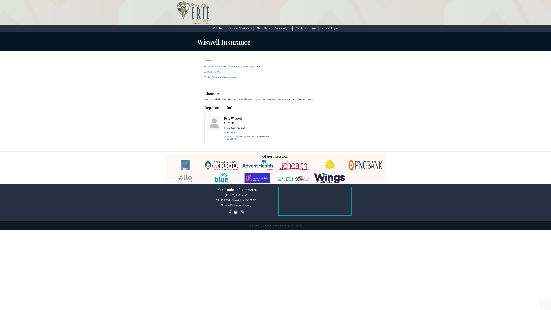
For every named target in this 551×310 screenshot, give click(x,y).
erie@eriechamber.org (238, 205)
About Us (262, 28)
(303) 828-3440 (238, 195)
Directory (218, 28)
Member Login (330, 28)
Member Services (239, 28)
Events (299, 28)
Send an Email (230, 132)
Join (313, 28)
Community (281, 28)
